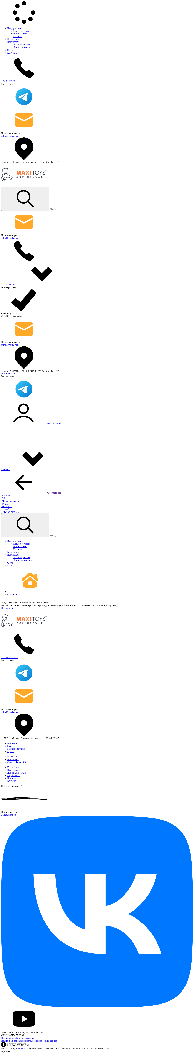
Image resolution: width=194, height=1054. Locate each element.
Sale (9, 746)
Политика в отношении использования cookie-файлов (29, 1040)
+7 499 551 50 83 (9, 81)
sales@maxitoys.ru (10, 136)
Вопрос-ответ (20, 33)
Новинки (12, 743)
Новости (17, 36)
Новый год (13, 759)
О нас (10, 50)
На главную (7, 608)
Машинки (12, 756)
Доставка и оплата (22, 47)
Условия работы (21, 44)
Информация (14, 28)
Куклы (10, 751)
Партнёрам (13, 42)
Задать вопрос (8, 814)
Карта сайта (13, 775)
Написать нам (8, 373)
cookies (21, 1048)
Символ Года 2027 (16, 762)
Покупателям (14, 770)
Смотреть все (54, 493)
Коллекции (13, 39)
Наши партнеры (21, 31)
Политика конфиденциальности (17, 1038)
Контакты (12, 52)
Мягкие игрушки (16, 748)
